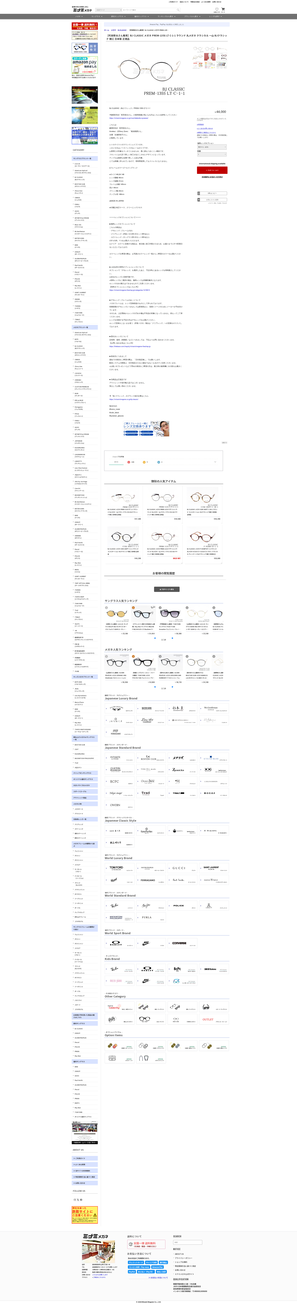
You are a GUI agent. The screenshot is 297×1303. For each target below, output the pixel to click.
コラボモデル (79, 921)
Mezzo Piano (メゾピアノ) (79, 703)
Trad (76, 763)
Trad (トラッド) (78, 611)
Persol (77, 1042)
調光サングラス (117, 16)
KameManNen (80, 754)
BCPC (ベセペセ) (78, 340)
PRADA (77, 1051)
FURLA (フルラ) (77, 205)
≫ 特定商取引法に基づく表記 (84, 1177)
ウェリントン (79, 851)
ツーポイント (79, 903)
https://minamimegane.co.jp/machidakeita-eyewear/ (128, 118)
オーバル (77, 908)
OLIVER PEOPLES (80, 1038)
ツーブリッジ (79, 899)
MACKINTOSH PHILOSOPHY (84, 758)
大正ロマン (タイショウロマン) (81, 476)
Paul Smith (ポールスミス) (79, 266)
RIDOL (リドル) (77, 571)
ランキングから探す (165, 16)
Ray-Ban (78, 1056)
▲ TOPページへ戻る (167, 589)
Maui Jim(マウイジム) (79, 226)
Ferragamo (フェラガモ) (79, 408)
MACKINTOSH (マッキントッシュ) (81, 496)
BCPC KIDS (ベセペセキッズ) (80, 683)
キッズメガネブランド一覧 (83, 677)
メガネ (78, 16)
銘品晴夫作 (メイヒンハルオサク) (81, 665)
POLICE (77, 1047)
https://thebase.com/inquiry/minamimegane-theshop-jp (129, 346)
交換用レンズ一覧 (79, 819)
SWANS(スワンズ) (78, 300)
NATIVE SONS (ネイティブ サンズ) (81, 239)
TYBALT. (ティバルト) (79, 320)
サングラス (96, 16)
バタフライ (78, 1000)
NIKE (76, 1067)
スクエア (77, 865)
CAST (77, 749)
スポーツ (77, 1005)
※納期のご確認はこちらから (206, 132)
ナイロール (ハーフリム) (79, 960)
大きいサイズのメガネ (81, 785)
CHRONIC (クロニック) (79, 381)
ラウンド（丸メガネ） (79, 884)
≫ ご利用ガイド (79, 1158)
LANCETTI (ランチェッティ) (80, 462)
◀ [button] (155, 638)
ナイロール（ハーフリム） (79, 877)
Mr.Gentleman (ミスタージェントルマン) (83, 232)
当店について (184, 2)
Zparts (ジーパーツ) (79, 625)
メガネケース (79, 809)
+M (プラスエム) (79, 632)
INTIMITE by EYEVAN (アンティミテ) (82, 219)
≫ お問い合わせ (79, 1183)
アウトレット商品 (79, 798)
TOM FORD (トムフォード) (79, 314)
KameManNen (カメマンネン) (80, 449)
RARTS (77, 1103)
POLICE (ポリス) (77, 280)
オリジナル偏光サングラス (83, 779)
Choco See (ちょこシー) (79, 367)
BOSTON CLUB (80, 745)
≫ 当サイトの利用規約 (81, 1171)
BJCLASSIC (122, 30)
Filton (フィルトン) (79, 415)
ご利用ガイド (173, 2)
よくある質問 (205, 2)
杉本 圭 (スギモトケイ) (79, 645)
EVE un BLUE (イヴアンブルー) (80, 401)
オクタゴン (78, 894)
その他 (77, 671)
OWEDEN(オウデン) (78, 537)
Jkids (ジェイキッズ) (79, 690)
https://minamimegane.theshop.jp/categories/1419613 (129, 290)
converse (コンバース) (79, 374)
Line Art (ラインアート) (79, 489)
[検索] (177, 10)
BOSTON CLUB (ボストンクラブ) (80, 185)
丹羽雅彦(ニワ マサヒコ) (80, 659)
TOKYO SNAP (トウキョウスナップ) (81, 598)
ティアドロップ (79, 912)
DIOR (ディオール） (79, 394)
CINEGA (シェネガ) (78, 199)
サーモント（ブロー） (78, 870)
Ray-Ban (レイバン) (78, 287)
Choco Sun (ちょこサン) (79, 192)
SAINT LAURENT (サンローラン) (80, 293)
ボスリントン (79, 860)
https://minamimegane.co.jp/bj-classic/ (123, 399)
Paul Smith (79, 1080)
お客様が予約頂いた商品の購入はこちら (84, 1016)
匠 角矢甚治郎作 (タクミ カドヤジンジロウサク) (84, 652)
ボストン (77, 856)
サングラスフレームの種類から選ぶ (84, 928)
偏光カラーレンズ (80, 833)
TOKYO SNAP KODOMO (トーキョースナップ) (83, 730)
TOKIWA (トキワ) (78, 307)
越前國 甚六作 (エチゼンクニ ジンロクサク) (84, 638)
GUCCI (77, 1076)
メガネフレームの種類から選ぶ (84, 844)
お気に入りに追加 (212, 200)
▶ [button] (172, 638)
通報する (224, 442)
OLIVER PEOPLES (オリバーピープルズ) (81, 260)
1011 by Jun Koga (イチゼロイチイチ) (81, 482)
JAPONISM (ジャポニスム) (79, 442)
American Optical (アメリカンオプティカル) (83, 171)
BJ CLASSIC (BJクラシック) (80, 178)
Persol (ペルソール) (79, 273)
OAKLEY (77, 1033)
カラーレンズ (79, 829)
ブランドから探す (191, 16)
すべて (116, 462)
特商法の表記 (195, 2)
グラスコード (79, 814)
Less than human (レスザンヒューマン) (81, 469)
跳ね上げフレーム (80, 917)
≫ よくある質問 (79, 1164)
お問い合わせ (216, 2)
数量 (199, 151)
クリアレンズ (79, 824)
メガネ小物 (77, 804)
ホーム (106, 30)
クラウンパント (80, 890)
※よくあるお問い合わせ (205, 128)
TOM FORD (78, 1112)
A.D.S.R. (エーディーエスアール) (82, 165)
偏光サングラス (140, 16)
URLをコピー (212, 193)
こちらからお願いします (100, 1275)
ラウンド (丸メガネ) (78, 967)
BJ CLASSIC (79, 1029)
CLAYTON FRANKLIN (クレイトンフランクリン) (83, 388)
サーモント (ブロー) (78, 954)
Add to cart (213, 170)
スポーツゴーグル (79, 791)
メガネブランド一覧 (80, 327)
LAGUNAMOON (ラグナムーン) (80, 455)
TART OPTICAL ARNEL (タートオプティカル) (82, 584)
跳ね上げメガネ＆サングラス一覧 (84, 738)
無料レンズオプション (205, 143)
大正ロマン (78, 767)
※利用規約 (200, 124)
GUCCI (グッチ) (77, 212)
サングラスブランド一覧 (82, 158)
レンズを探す (214, 16)
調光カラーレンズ (80, 838)
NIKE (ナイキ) (77, 246)
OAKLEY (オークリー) (79, 253)
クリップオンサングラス (82, 773)
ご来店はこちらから (99, 1277)
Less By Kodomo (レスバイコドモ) (80, 697)
